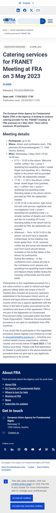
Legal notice (20, 467)
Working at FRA (13, 396)
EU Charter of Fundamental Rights (22, 388)
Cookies (31, 467)
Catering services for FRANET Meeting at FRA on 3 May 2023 (28, 34)
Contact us (13, 432)
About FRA (10, 384)
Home (4, 30)
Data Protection (43, 467)
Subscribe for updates (16, 404)
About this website (8, 467)
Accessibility (6, 470)
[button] (18, 10)
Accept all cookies (21, 498)
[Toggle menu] (50, 21)
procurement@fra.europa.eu (19, 337)
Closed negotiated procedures (21, 30)
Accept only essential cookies (27, 506)
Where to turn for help (16, 392)
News (8, 400)
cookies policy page (21, 484)
